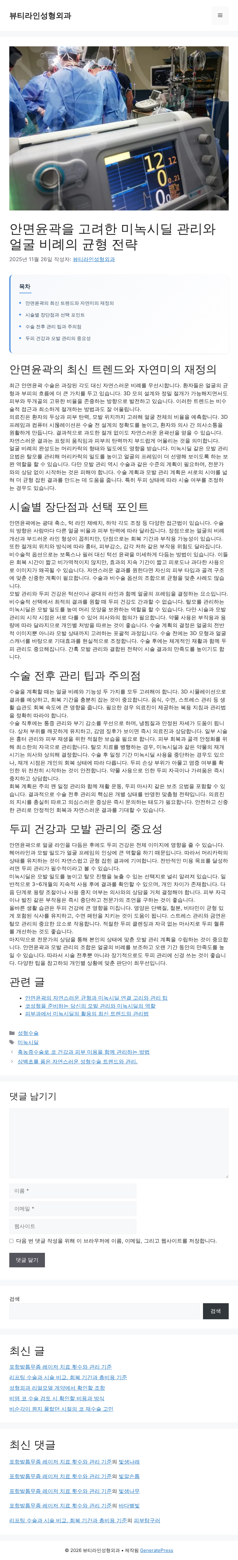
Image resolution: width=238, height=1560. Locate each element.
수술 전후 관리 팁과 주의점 (53, 326)
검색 (14, 1299)
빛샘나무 (129, 1491)
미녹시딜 (28, 1042)
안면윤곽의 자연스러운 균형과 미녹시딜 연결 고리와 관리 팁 (96, 998)
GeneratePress (156, 1550)
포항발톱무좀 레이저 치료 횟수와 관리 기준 (60, 1367)
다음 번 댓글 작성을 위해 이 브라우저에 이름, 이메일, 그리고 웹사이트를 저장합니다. (116, 1241)
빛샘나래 (129, 1462)
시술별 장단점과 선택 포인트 (55, 315)
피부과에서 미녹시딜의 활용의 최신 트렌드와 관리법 (87, 1014)
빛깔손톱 (129, 1476)
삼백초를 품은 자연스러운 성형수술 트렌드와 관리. (78, 1061)
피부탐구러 (147, 1520)
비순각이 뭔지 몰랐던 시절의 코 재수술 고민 (61, 1409)
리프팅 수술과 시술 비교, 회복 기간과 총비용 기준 (68, 1377)
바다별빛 (129, 1506)
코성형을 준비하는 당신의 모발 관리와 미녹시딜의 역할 (90, 1006)
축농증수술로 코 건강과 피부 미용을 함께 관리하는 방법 (84, 1052)
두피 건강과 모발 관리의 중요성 (58, 338)
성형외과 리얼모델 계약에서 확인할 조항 (57, 1388)
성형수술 (28, 1033)
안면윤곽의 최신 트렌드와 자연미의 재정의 (69, 303)
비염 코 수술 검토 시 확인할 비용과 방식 (56, 1398)
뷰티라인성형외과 (40, 15)
